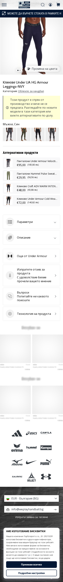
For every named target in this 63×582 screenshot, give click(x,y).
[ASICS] (31, 433)
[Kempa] (46, 447)
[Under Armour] (46, 477)
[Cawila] (46, 433)
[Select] (31, 477)
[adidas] (17, 433)
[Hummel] (31, 447)
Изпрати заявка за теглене (31, 517)
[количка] (58, 5)
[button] (31, 222)
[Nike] (31, 462)
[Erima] (17, 447)
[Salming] (17, 477)
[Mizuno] (17, 462)
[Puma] (46, 462)
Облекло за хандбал (31, 91)
